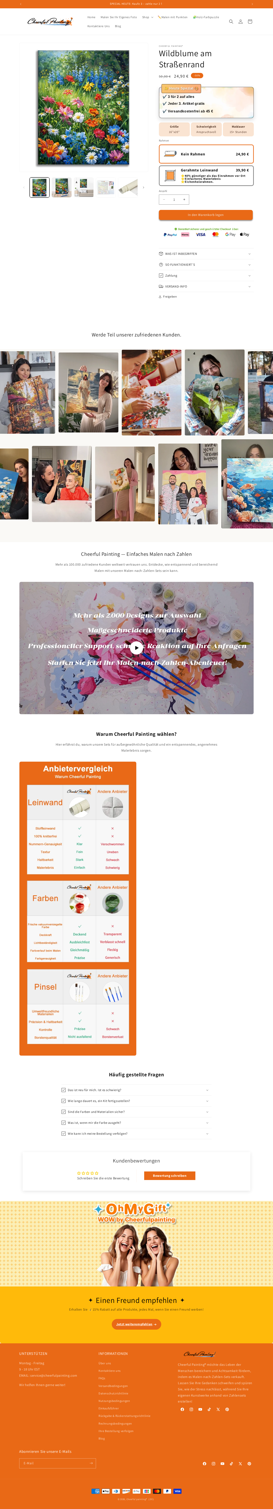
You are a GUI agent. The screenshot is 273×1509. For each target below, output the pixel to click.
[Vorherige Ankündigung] (20, 4)
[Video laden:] (136, 648)
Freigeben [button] (170, 296)
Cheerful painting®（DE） (140, 1499)
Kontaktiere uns (110, 1371)
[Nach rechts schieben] (143, 187)
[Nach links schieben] (24, 187)
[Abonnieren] (91, 1463)
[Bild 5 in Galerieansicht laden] (128, 187)
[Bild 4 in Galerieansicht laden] (106, 187)
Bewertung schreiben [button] (169, 1175)
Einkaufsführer (109, 1408)
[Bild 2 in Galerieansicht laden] (61, 187)
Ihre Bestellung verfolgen (116, 1431)
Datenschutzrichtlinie (113, 1393)
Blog (102, 1438)
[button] (147, 17)
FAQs (102, 1378)
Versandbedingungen (113, 1386)
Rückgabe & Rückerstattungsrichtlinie (125, 1416)
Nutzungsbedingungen (114, 1401)
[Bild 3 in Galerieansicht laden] (84, 187)
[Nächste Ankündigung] (252, 4)
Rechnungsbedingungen (115, 1423)
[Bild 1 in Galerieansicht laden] (39, 187)
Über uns (105, 1363)
